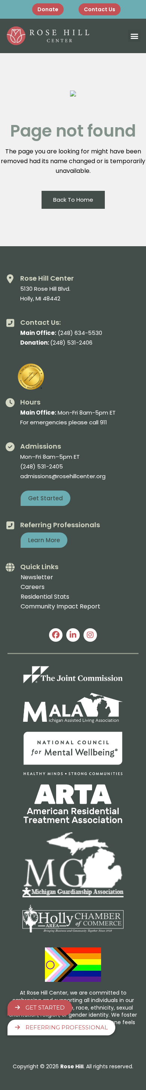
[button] (134, 36)
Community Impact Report (60, 606)
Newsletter (37, 577)
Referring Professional (66, 1027)
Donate (47, 9)
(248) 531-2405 (41, 466)
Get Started (45, 1007)
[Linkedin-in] (73, 635)
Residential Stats (45, 596)
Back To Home (73, 200)
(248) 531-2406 (71, 342)
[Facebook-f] (56, 635)
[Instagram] (90, 635)
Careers (33, 587)
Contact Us (99, 9)
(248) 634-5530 (80, 333)
